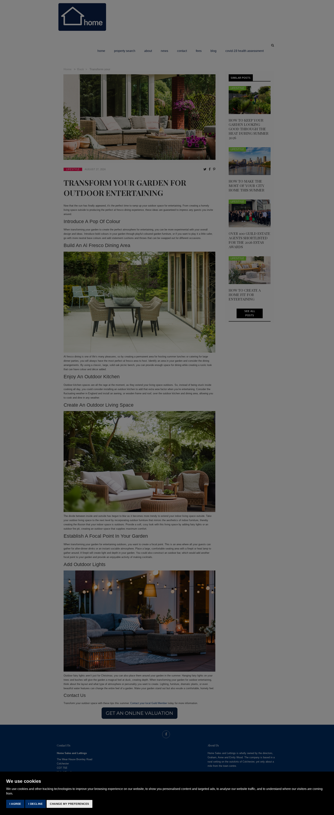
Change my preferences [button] (69, 803)
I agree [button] (15, 803)
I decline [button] (35, 803)
